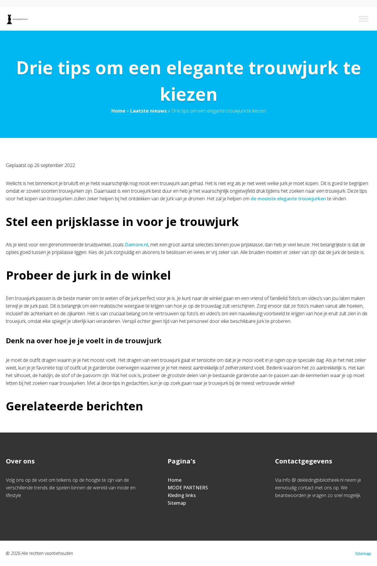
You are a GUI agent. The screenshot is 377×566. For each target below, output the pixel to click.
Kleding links (182, 495)
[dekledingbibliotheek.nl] (17, 19)
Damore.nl (136, 244)
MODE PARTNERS (188, 487)
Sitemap (177, 503)
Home (118, 111)
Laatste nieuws (148, 111)
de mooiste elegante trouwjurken (288, 198)
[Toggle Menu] (363, 19)
